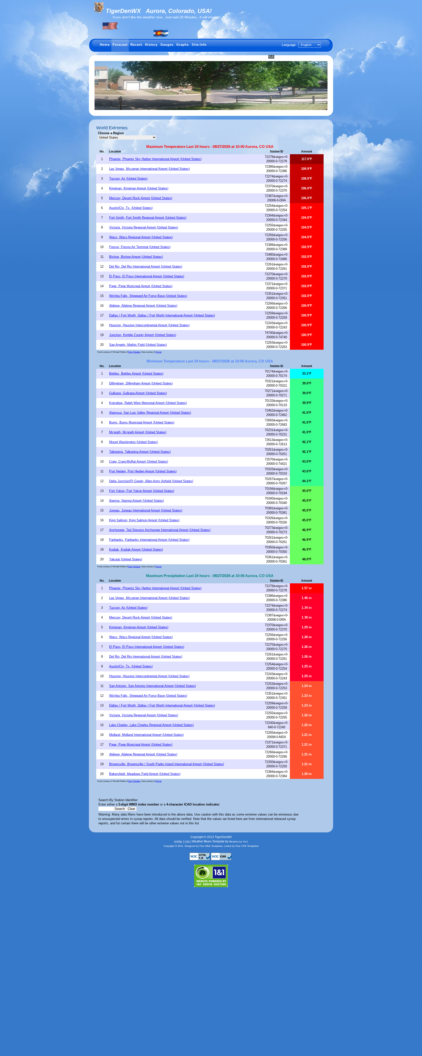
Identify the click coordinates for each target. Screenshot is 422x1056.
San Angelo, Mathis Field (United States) (138, 345)
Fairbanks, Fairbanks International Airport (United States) (149, 540)
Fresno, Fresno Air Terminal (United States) (139, 247)
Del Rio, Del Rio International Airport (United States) (145, 266)
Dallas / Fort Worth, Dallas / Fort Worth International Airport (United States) (162, 315)
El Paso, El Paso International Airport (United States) (146, 276)
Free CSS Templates (247, 846)
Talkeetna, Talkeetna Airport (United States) (140, 452)
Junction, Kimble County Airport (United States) (142, 335)
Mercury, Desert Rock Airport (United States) (140, 198)
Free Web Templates (211, 846)
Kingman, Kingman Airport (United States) (138, 188)
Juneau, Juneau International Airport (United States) (145, 510)
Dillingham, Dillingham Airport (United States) (141, 383)
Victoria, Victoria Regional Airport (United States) (143, 227)
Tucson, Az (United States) (128, 178)
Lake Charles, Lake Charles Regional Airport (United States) (151, 725)
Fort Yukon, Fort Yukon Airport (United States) (141, 491)
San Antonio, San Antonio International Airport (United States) (152, 686)
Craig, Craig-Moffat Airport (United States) (138, 461)
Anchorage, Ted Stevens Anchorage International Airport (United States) (160, 530)
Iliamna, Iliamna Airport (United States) (136, 500)
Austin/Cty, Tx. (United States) (131, 208)
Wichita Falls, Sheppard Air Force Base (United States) (148, 296)
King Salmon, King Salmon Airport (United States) (144, 520)
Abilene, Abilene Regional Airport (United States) (143, 305)
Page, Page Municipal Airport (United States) (140, 286)
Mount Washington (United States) (133, 442)
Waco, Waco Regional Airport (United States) (141, 237)
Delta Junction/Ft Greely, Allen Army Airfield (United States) (151, 481)
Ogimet (158, 352)
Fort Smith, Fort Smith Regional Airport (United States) (147, 217)
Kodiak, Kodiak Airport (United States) (136, 549)
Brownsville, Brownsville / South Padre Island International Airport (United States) (166, 764)
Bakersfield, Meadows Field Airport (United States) (144, 774)
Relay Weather (134, 352)
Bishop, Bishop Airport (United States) (136, 257)
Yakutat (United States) (125, 559)
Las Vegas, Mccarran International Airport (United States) (149, 169)
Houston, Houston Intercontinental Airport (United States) (149, 325)
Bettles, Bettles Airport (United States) (136, 373)
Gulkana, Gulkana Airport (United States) (138, 393)
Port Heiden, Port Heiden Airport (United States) (143, 471)
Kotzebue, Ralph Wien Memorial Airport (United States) (148, 403)
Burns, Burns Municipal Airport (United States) (141, 422)
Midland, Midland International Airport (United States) (146, 735)
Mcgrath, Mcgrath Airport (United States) (137, 432)
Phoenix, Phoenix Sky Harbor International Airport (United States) (155, 159)
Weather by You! (238, 841)
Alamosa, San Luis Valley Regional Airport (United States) (150, 412)
